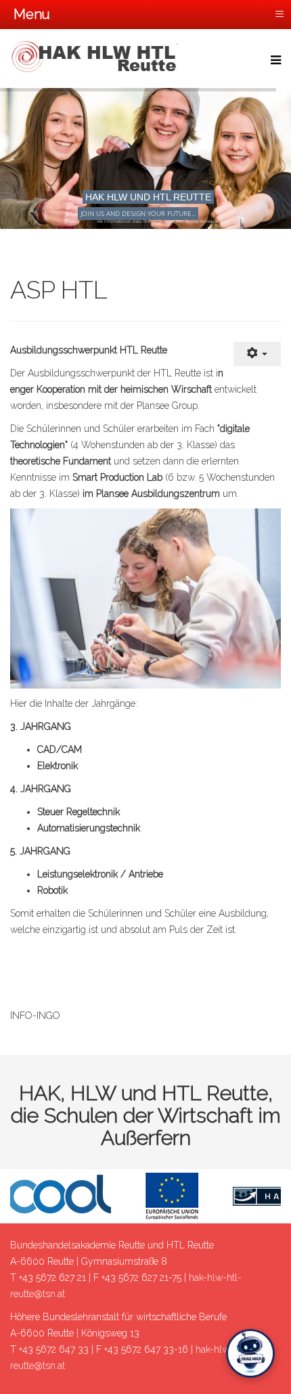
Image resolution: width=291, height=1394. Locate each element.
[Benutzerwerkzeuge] (257, 354)
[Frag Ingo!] (250, 1353)
